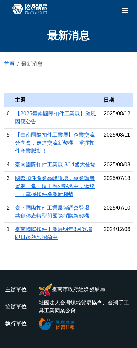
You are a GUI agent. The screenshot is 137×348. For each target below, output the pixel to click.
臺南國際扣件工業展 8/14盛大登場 (55, 164)
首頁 (9, 64)
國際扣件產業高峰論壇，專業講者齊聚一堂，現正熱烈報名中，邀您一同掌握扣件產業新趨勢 (55, 186)
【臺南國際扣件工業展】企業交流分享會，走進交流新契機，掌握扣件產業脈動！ (55, 143)
